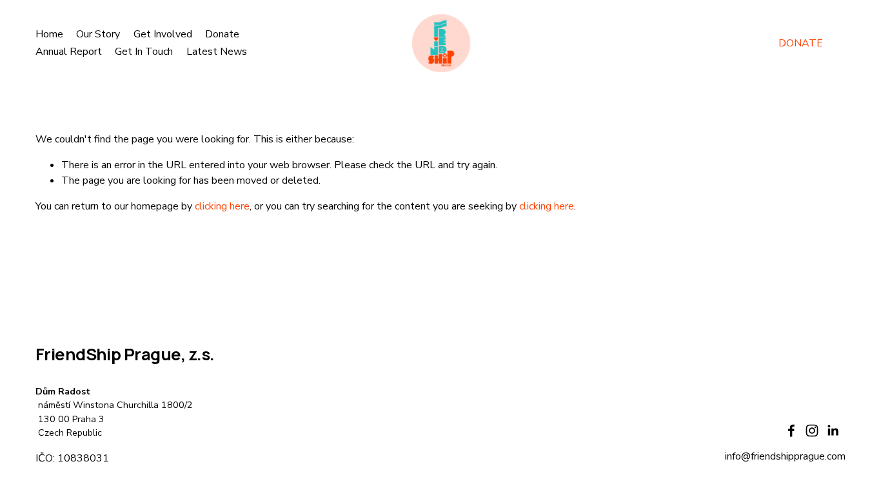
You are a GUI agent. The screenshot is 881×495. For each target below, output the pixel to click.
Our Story (98, 34)
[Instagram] (812, 430)
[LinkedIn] (832, 430)
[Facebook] (791, 430)
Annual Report (68, 51)
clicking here (222, 206)
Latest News (216, 51)
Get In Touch (144, 51)
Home (49, 34)
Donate (222, 34)
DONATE (800, 43)
